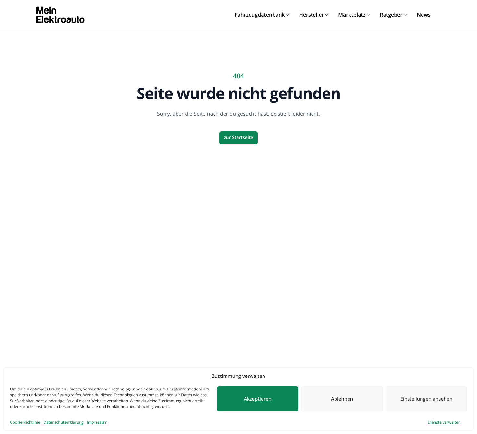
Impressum (97, 422)
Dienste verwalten (444, 422)
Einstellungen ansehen (426, 399)
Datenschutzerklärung (63, 422)
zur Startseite (238, 137)
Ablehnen (342, 399)
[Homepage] (60, 14)
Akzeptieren (257, 399)
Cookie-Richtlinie (25, 422)
